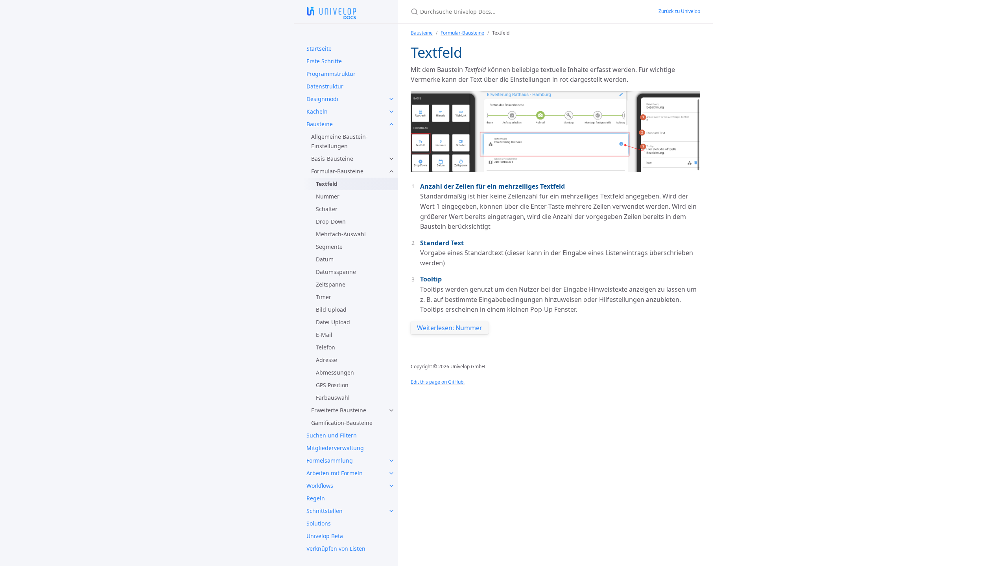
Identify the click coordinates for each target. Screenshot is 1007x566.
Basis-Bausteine (332, 158)
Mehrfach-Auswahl (341, 234)
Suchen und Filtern (331, 435)
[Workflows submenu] (391, 486)
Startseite (319, 48)
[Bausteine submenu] (391, 124)
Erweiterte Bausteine (338, 410)
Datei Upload (333, 322)
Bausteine (319, 124)
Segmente (329, 246)
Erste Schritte (324, 61)
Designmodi (322, 99)
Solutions (318, 523)
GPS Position (332, 385)
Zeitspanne (330, 284)
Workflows (319, 485)
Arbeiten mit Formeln (334, 473)
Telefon (325, 347)
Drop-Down (331, 221)
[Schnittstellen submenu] (391, 511)
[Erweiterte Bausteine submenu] (391, 410)
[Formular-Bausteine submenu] (391, 171)
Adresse (326, 360)
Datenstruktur (324, 86)
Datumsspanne (336, 272)
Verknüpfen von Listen (335, 548)
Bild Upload (331, 309)
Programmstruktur (331, 73)
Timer (323, 297)
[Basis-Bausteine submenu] (391, 159)
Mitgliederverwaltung (335, 448)
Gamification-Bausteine (342, 422)
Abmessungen (335, 372)
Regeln (315, 498)
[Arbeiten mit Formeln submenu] (391, 473)
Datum (325, 259)
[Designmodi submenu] (391, 99)
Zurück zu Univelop (679, 11)
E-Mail (324, 334)
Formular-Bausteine (337, 171)
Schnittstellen (324, 511)
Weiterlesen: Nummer (449, 327)
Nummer (327, 196)
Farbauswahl (333, 397)
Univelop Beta (324, 536)
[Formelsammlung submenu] (391, 460)
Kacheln (317, 111)
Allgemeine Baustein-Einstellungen (339, 141)
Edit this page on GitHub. (438, 382)
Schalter (327, 209)
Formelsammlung (329, 460)
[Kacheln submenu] (391, 111)
